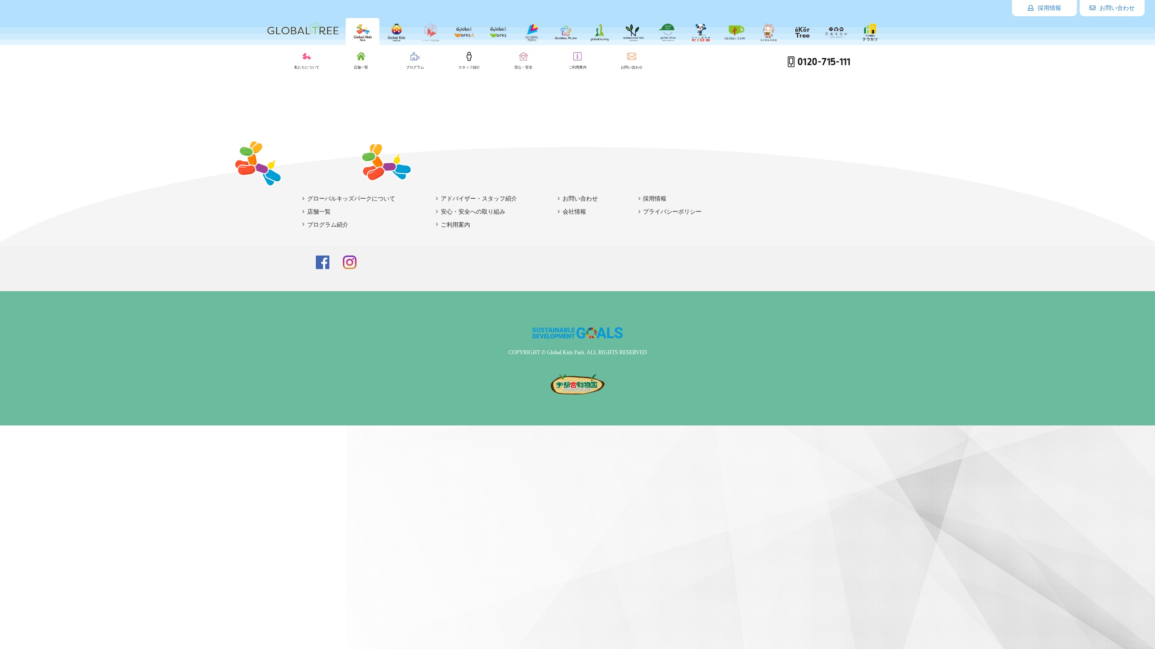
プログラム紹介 (327, 224)
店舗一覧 (319, 211)
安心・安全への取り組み (473, 211)
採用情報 (1048, 8)
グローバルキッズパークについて (351, 198)
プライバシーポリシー (672, 211)
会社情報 (574, 211)
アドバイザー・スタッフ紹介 (479, 198)
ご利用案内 (455, 224)
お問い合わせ (1116, 8)
